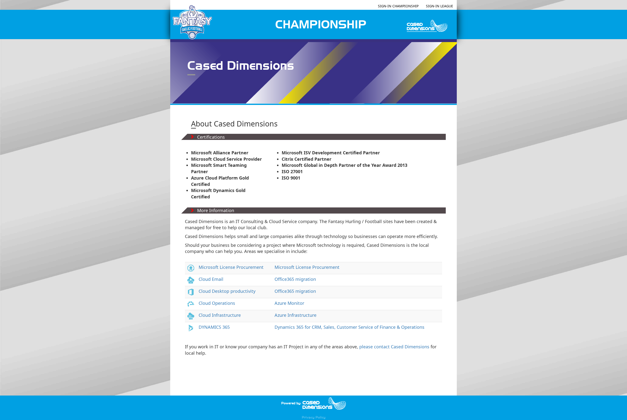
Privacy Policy (314, 417)
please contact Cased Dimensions (394, 347)
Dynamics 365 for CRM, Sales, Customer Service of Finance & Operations (349, 327)
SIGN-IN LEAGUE (439, 6)
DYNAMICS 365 (214, 327)
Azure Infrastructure (295, 315)
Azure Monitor (289, 303)
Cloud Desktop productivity (227, 291)
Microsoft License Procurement (231, 267)
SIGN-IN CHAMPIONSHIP (398, 6)
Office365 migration (295, 279)
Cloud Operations (217, 303)
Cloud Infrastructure (220, 315)
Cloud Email (211, 279)
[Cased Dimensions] (324, 403)
